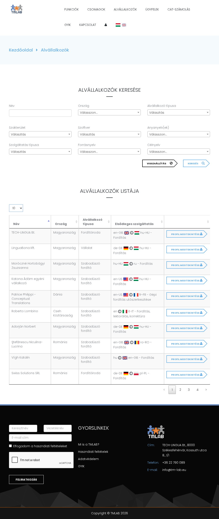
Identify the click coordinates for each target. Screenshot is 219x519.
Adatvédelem (88, 459)
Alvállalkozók (125, 9)
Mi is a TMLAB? (88, 444)
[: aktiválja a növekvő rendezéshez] (187, 221)
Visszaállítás (156, 163)
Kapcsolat (87, 25)
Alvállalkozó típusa (161, 106)
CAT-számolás (178, 9)
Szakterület (17, 127)
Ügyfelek (152, 9)
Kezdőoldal (21, 50)
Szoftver (84, 127)
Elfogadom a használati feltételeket (40, 446)
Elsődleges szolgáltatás (134, 224)
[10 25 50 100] (16, 209)
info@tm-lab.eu (174, 470)
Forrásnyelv (87, 145)
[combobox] (109, 112)
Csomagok (96, 9)
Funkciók (71, 9)
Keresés (193, 163)
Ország (83, 106)
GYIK (67, 25)
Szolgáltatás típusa (24, 145)
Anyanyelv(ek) (158, 127)
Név (12, 106)
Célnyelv (153, 145)
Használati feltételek (93, 452)
